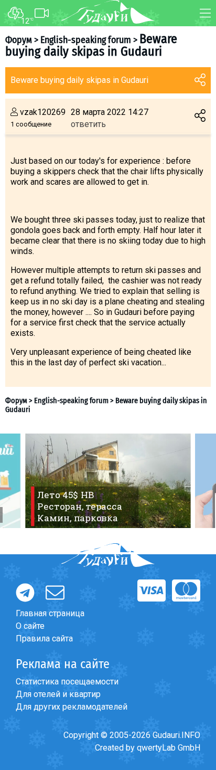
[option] (108, 481)
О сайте (30, 626)
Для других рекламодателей (71, 707)
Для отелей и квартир (58, 694)
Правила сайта (44, 639)
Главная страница (50, 613)
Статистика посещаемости (67, 682)
